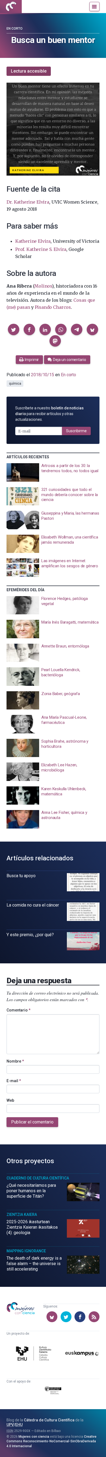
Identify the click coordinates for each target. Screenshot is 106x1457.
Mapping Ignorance (26, 1251)
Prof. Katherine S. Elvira (40, 249)
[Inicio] (11, 6)
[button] (13, 329)
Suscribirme (76, 431)
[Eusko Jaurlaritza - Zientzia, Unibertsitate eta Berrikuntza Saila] (53, 1391)
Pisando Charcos (53, 307)
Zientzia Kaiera (22, 1214)
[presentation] (53, 472)
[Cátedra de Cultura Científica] (34, 1354)
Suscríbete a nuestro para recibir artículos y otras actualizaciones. (49, 414)
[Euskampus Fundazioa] (82, 1354)
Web (10, 1100)
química (15, 383)
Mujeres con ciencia (33, 1437)
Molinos (43, 286)
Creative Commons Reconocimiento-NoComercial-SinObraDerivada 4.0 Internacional (51, 1441)
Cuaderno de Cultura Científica (38, 1178)
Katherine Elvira (33, 241)
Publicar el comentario (32, 1122)
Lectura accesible (28, 71)
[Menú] (94, 6)
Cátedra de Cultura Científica (49, 1420)
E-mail (14, 1081)
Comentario (18, 1010)
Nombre (15, 1061)
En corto (15, 28)
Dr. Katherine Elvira (28, 202)
